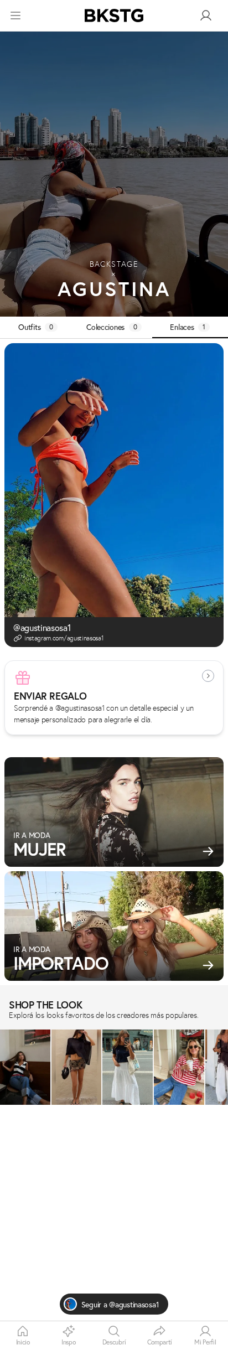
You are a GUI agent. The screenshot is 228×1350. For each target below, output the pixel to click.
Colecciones (111, 327)
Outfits (35, 327)
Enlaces (187, 327)
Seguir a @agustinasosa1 (120, 1304)
